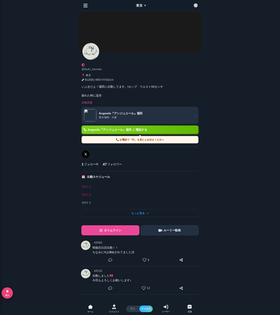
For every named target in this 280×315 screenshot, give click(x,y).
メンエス (146, 308)
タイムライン (112, 230)
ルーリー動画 (172, 230)
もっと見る (138, 213)
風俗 (132, 308)
